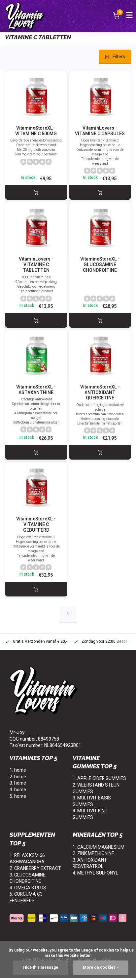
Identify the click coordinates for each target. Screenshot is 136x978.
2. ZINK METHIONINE (93, 853)
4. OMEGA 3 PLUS (28, 887)
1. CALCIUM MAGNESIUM (98, 847)
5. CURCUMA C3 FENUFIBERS (26, 897)
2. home (18, 776)
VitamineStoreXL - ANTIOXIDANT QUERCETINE (100, 393)
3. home (18, 783)
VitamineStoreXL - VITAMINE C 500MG (36, 131)
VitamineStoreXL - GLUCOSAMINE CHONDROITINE (100, 265)
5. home (18, 796)
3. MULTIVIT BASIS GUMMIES (92, 801)
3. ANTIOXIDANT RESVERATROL (90, 863)
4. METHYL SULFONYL (95, 873)
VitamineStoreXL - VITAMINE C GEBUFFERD (36, 524)
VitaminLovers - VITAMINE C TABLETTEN (36, 265)
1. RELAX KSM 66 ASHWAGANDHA (27, 859)
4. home (18, 789)
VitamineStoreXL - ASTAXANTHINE (36, 390)
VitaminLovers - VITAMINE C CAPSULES (100, 131)
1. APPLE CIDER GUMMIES (99, 778)
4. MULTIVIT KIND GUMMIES (90, 814)
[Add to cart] (36, 192)
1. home (18, 770)
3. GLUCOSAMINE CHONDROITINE (28, 878)
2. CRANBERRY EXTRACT (35, 868)
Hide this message (40, 967)
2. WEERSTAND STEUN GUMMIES (96, 788)
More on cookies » (101, 967)
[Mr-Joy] (25, 16)
